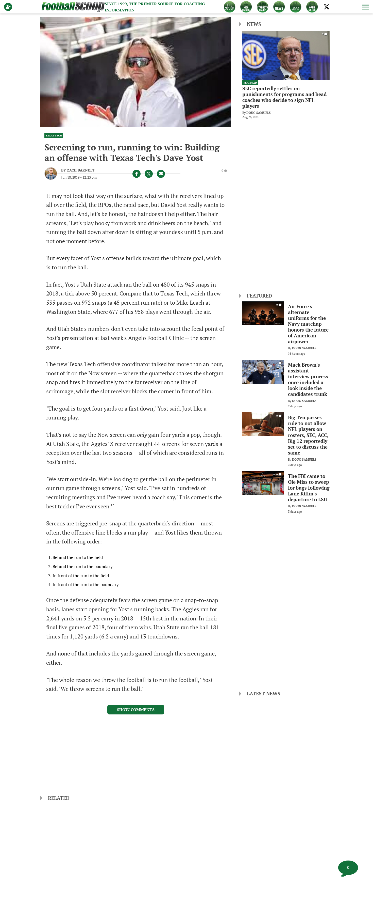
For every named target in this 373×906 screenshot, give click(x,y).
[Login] (9, 7)
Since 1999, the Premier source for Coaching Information (155, 7)
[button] (365, 6)
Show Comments (136, 709)
